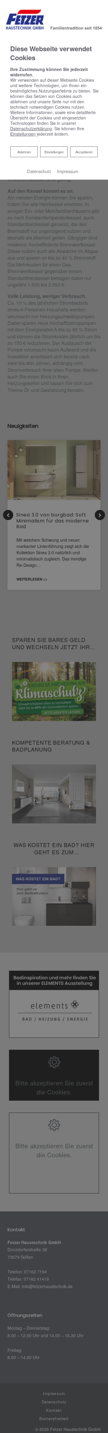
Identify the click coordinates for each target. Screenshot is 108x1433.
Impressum (67, 171)
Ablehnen (24, 151)
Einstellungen (54, 151)
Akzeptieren (84, 151)
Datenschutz (39, 171)
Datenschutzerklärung (31, 128)
